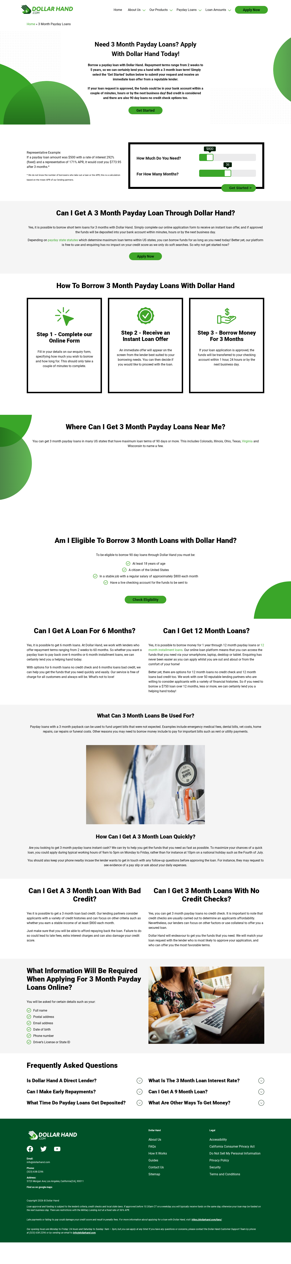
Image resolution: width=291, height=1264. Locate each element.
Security (215, 1167)
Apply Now (145, 256)
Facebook (30, 1149)
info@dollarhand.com (38, 1162)
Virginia (247, 441)
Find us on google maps (39, 1187)
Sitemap (154, 1174)
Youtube (57, 1149)
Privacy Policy (219, 1160)
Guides (153, 1160)
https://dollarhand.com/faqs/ (207, 1219)
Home (31, 24)
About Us (154, 1139)
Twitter (43, 1149)
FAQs (152, 1146)
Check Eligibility (145, 600)
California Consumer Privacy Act (232, 1146)
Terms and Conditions (224, 1174)
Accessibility (218, 1139)
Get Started (145, 110)
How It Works (157, 1153)
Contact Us (156, 1167)
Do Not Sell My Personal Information (235, 1153)
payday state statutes (63, 240)
